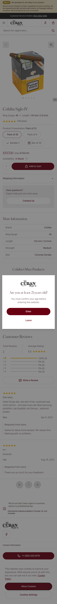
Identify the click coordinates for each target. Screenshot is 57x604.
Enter (28, 311)
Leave (28, 320)
